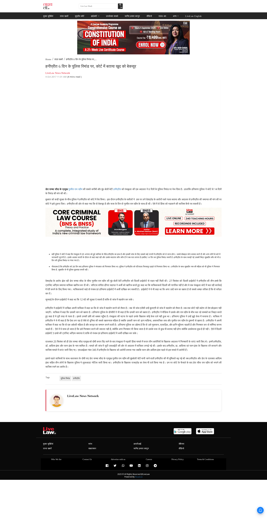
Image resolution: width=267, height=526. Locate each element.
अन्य (175, 16)
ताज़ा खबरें (58, 59)
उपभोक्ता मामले (112, 16)
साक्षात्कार (92, 448)
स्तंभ (90, 444)
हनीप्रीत (117, 189)
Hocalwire (139, 477)
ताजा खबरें (64, 16)
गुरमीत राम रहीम (75, 189)
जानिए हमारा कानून (132, 16)
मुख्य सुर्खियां (48, 16)
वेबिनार (181, 444)
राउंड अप (162, 16)
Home (48, 59)
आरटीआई (137, 444)
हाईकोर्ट (94, 16)
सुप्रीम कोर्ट (79, 16)
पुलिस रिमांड (65, 378)
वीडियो (149, 16)
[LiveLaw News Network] (56, 400)
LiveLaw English (193, 16)
